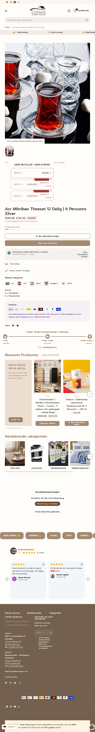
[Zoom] (85, 47)
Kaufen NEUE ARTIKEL (51, 355)
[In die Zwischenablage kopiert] (17, 325)
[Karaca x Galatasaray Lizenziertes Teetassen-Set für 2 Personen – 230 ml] (76, 376)
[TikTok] (19, 2)
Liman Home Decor (26, 549)
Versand (14, 221)
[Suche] (87, 20)
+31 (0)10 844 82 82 (15, 666)
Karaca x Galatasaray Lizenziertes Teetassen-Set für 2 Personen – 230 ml (76, 404)
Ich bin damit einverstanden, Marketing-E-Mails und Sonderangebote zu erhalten (45, 643)
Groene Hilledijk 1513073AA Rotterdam (13, 662)
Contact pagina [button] (11, 676)
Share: (7, 325)
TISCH (68, 535)
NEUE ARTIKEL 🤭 (12, 535)
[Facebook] (7, 2)
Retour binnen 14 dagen (20, 270)
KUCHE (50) (37, 468)
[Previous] (5, 394)
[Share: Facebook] (13, 325)
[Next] (90, 394)
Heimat (7, 27)
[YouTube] (15, 2)
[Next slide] (88, 579)
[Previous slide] (7, 579)
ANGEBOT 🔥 (35, 535)
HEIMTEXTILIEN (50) (80, 468)
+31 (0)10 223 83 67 (15, 647)
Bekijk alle (15, 419)
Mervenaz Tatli (63, 593)
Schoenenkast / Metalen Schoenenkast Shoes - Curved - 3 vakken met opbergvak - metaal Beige (47, 406)
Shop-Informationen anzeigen (83, 254)
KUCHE (54, 535)
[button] (10, 727)
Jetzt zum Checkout (47, 243)
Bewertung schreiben (47, 503)
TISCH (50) (15, 468)
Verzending (15, 264)
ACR (6, 162)
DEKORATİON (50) (58, 468)
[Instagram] (11, 2)
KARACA (76, 396)
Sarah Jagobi (24, 575)
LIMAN (47, 396)
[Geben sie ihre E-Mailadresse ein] (50, 632)
